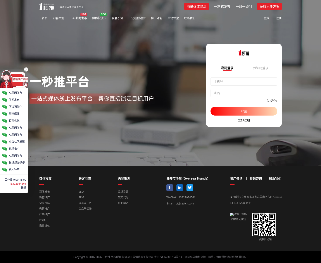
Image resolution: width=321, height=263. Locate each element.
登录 (267, 18)
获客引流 (117, 18)
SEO (81, 192)
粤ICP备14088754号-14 (168, 257)
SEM (81, 197)
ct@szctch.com (185, 203)
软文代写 (123, 197)
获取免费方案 (269, 6)
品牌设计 (123, 192)
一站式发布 (222, 6)
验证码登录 (260, 68)
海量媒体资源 (196, 6)
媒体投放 (99, 16)
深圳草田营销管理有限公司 (138, 257)
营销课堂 (173, 18)
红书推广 (44, 214)
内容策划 (58, 18)
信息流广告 (85, 203)
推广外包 (156, 18)
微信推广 (44, 197)
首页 (45, 18)
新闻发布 (44, 192)
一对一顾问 (244, 6)
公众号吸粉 (85, 209)
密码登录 (227, 68)
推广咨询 (236, 178)
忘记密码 (272, 100)
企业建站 (123, 203)
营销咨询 (256, 178)
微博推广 (44, 209)
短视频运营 (138, 18)
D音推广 (44, 220)
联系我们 (189, 18)
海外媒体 (44, 226)
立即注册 (244, 120)
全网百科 (44, 203)
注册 (279, 18)
